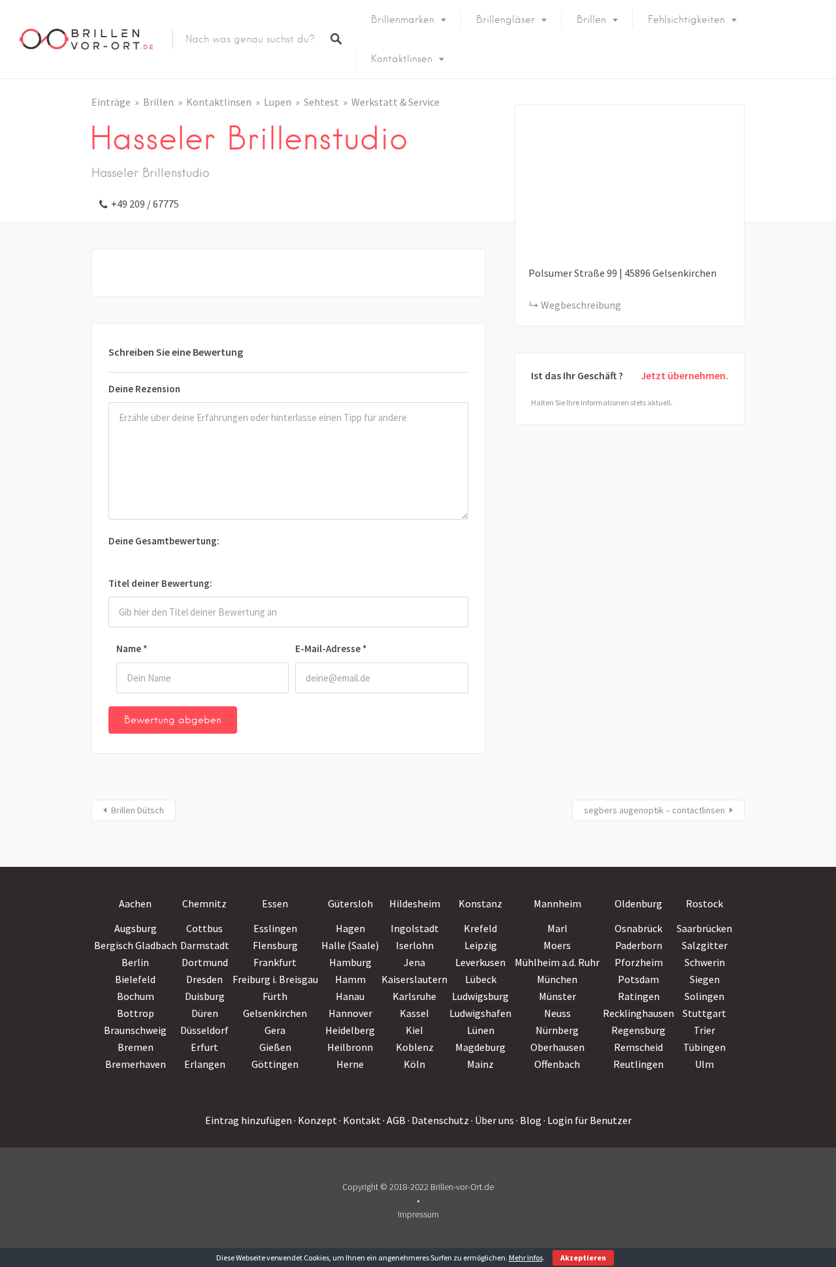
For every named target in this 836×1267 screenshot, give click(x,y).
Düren (204, 1013)
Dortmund (205, 962)
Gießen (275, 1047)
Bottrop (135, 1013)
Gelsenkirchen (275, 1013)
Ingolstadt (415, 928)
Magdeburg (480, 1047)
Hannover (350, 1013)
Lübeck (480, 979)
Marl (557, 928)
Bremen (135, 1047)
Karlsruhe (414, 996)
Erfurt (204, 1047)
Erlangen (204, 1064)
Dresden (204, 979)
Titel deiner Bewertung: (160, 583)
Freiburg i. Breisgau (275, 979)
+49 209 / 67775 (145, 203)
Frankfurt (275, 962)
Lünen (480, 1030)
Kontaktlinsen (401, 59)
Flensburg (275, 945)
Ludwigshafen (480, 1013)
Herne (350, 1064)
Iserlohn (415, 945)
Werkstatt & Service (395, 101)
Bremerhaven (135, 1064)
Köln (414, 1064)
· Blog (528, 1120)
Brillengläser (505, 19)
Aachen (135, 903)
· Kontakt (360, 1120)
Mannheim (557, 903)
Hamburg (350, 962)
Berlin (135, 962)
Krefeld (480, 928)
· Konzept (315, 1120)
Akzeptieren (583, 1257)
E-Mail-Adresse (331, 648)
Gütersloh (350, 903)
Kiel (414, 1030)
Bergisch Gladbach (135, 945)
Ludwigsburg (480, 996)
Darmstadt (204, 945)
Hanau (350, 996)
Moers (557, 945)
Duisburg (205, 996)
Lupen (277, 101)
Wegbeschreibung (581, 304)
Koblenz (415, 1047)
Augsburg (135, 928)
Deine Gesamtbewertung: (163, 541)
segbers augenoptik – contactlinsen (654, 810)
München (557, 979)
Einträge (111, 101)
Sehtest (321, 101)
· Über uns (492, 1120)
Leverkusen (480, 962)
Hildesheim (414, 903)
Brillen (591, 19)
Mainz (480, 1064)
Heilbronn (350, 1047)
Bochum (135, 996)
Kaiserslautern (414, 979)
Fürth (275, 996)
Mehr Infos (526, 1257)
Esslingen (275, 928)
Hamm (350, 979)
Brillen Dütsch (137, 810)
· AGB (394, 1120)
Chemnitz (204, 903)
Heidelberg (350, 1030)
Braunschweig (135, 1030)
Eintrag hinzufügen (248, 1120)
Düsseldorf (204, 1030)
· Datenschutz (438, 1120)
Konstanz (480, 903)
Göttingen (274, 1064)
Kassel (414, 1013)
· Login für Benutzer (587, 1120)
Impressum (418, 1214)
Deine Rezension (144, 389)
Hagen (350, 928)
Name (132, 648)
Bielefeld (135, 979)
